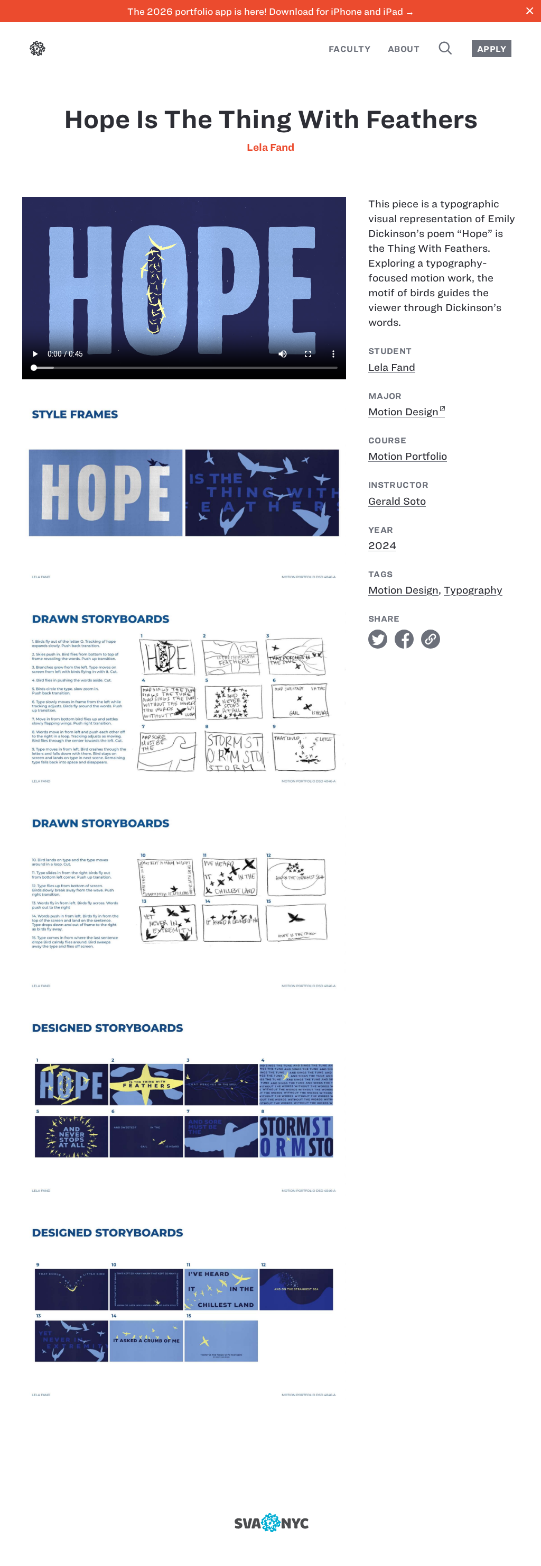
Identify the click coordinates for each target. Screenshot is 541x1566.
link (430, 639)
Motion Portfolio (407, 456)
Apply (491, 48)
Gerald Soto (397, 501)
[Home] (37, 50)
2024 (382, 545)
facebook (404, 639)
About (403, 48)
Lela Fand (270, 147)
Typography (473, 590)
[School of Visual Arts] (270, 1522)
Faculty (349, 48)
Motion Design (403, 411)
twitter (377, 639)
